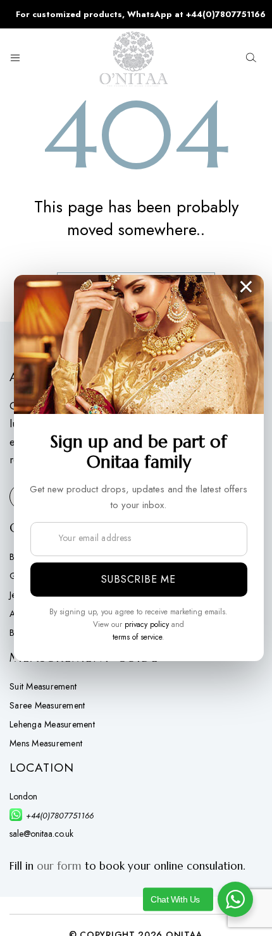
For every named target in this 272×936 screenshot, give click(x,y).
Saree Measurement (47, 705)
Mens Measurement (45, 743)
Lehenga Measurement (52, 724)
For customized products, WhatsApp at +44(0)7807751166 (141, 14)
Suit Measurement (43, 686)
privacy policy (147, 624)
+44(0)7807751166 (60, 816)
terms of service (137, 637)
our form (59, 866)
